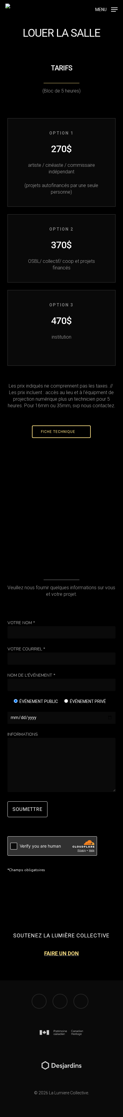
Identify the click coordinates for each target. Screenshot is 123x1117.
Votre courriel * (26, 649)
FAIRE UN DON (61, 953)
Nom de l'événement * (31, 675)
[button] (106, 9)
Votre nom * (21, 623)
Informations (22, 734)
